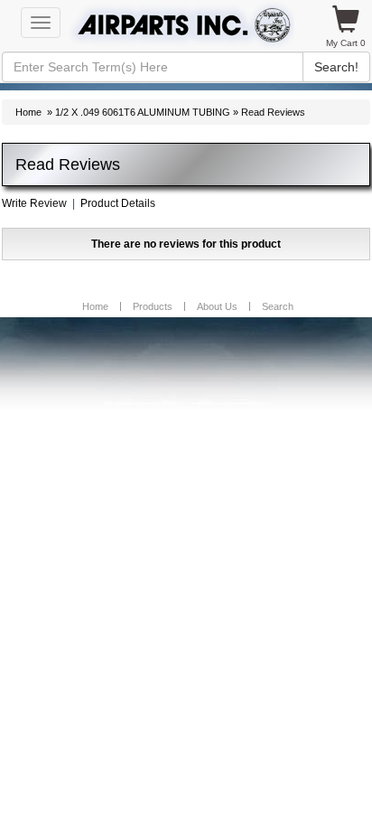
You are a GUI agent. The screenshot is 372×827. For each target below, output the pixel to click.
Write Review (34, 203)
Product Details (117, 203)
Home (28, 112)
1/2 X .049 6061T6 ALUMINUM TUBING (142, 112)
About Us (217, 306)
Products (152, 306)
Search (277, 306)
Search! (336, 67)
